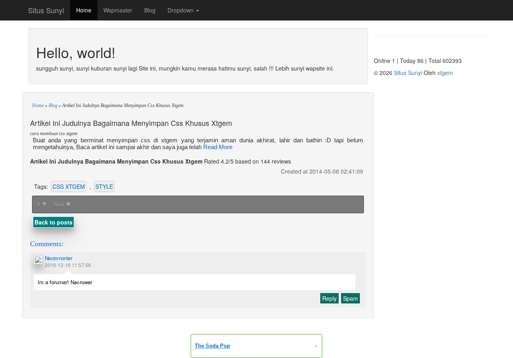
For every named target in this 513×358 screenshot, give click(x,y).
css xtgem (69, 186)
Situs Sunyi (46, 10)
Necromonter (58, 258)
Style (104, 186)
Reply (329, 298)
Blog (150, 10)
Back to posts (53, 222)
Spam (350, 298)
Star (59, 204)
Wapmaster (117, 10)
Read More (217, 147)
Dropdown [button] (181, 10)
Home (83, 10)
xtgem (445, 73)
